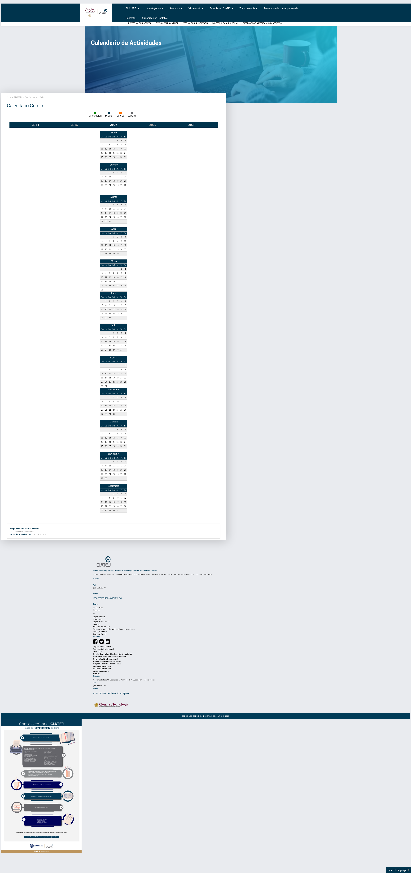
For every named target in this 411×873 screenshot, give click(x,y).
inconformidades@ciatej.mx (107, 598)
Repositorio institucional (103, 649)
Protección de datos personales (282, 8)
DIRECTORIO (98, 608)
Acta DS (96, 674)
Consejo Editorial (100, 632)
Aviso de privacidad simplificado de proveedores (114, 629)
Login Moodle (99, 617)
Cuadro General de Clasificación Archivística (112, 654)
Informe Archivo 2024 (102, 666)
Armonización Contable (155, 18)
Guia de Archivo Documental (105, 659)
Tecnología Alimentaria (196, 23)
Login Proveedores (101, 622)
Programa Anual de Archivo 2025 (107, 661)
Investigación (154, 8)
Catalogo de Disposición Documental (109, 656)
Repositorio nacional (102, 647)
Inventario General (101, 671)
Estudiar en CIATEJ (221, 8)
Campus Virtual (99, 634)
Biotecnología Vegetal (140, 23)
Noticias (96, 610)
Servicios (175, 8)
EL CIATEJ (132, 8)
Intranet (96, 624)
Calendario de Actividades (34, 97)
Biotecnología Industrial (225, 23)
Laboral (132, 115)
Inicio (9, 97)
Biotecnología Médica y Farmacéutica (262, 23)
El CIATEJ (18, 97)
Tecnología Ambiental (167, 23)
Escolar (109, 115)
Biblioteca (97, 651)
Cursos (120, 115)
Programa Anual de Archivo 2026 (107, 664)
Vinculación (195, 8)
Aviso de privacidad (101, 627)
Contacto (131, 18)
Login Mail (97, 619)
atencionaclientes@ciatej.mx (111, 693)
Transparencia (248, 8)
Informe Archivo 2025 (102, 669)
